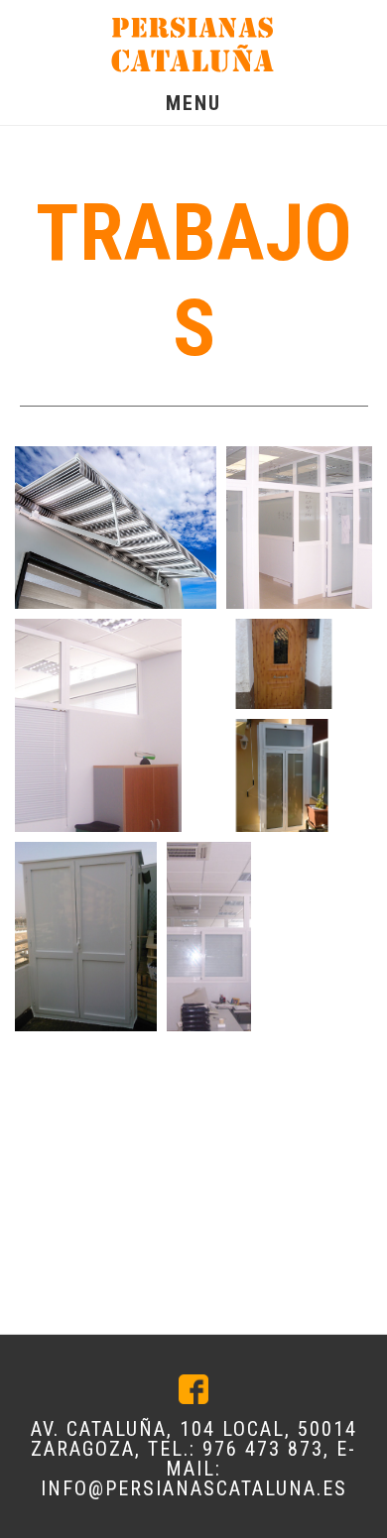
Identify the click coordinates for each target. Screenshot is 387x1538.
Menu (193, 103)
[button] (115, 527)
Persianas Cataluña (193, 45)
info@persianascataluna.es (194, 1488)
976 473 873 (262, 1449)
